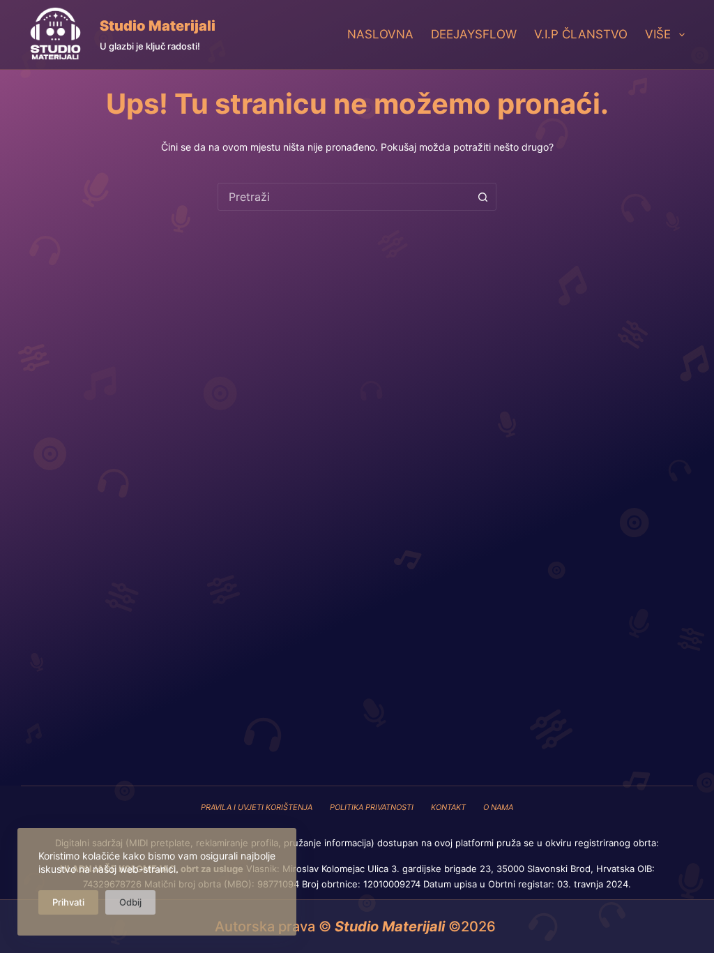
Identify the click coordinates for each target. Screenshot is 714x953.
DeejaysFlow (474, 34)
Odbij (130, 902)
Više (658, 34)
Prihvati (68, 902)
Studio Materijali (157, 25)
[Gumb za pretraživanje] (482, 196)
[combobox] (343, 197)
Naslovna (380, 34)
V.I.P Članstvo (581, 34)
